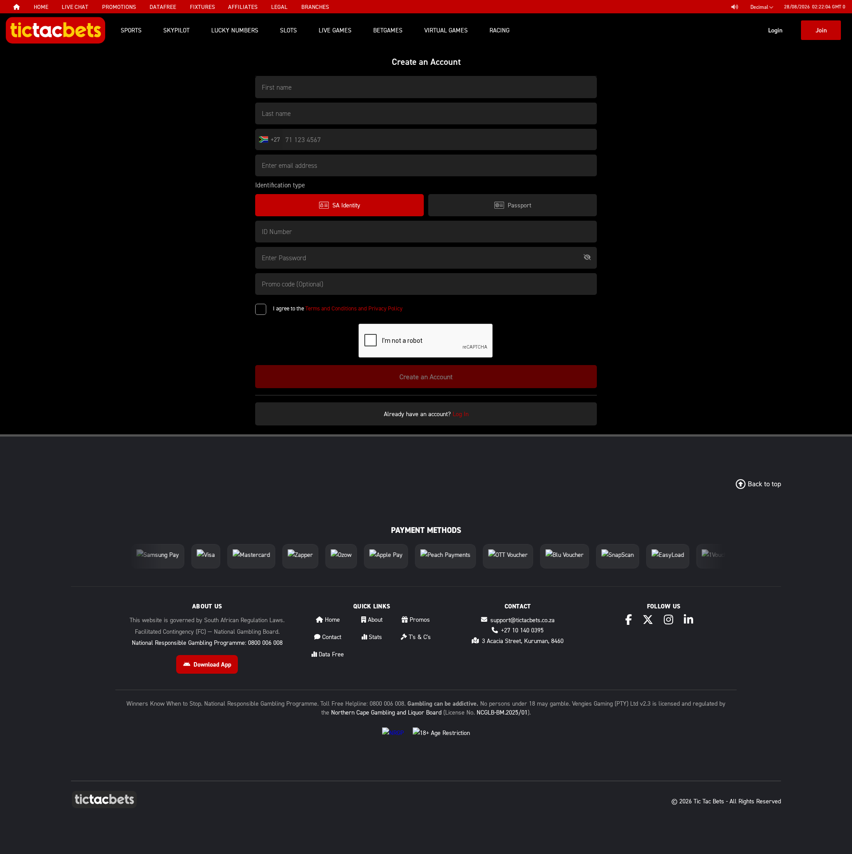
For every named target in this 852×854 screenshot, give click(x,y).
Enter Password (284, 258)
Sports (131, 30)
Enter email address (289, 165)
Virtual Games (446, 30)
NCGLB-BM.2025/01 (502, 712)
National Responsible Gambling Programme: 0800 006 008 (207, 642)
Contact (330, 636)
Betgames (387, 30)
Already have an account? (426, 413)
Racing (499, 30)
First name (277, 87)
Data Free (330, 654)
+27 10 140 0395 (522, 630)
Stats (374, 636)
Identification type (280, 185)
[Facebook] (628, 619)
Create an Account (426, 376)
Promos (419, 619)
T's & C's (419, 636)
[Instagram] (668, 619)
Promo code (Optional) (292, 284)
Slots (288, 30)
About (374, 619)
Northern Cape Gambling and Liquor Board (386, 712)
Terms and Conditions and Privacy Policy (353, 308)
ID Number (277, 231)
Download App (212, 664)
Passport (519, 205)
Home (331, 619)
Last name (276, 113)
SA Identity (346, 205)
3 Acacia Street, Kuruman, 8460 (523, 640)
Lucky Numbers (234, 30)
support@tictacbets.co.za (522, 620)
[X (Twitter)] (648, 619)
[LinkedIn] (688, 619)
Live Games (335, 30)
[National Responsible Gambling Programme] (393, 739)
